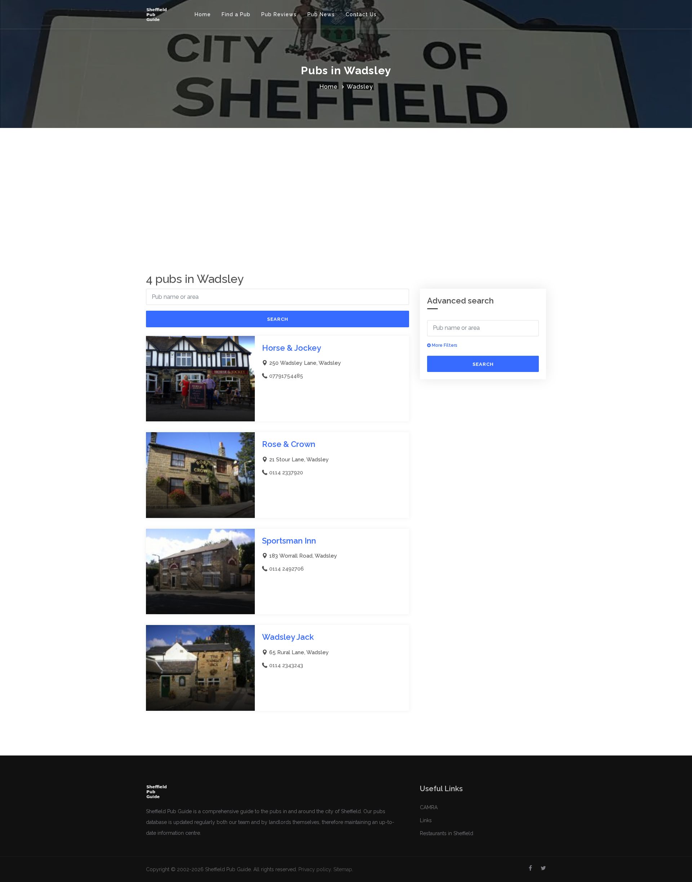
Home (203, 14)
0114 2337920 (286, 472)
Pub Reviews (279, 14)
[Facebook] (530, 868)
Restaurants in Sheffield (446, 833)
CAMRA (429, 807)
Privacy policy (314, 869)
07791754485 (286, 376)
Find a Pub (236, 14)
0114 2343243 (286, 665)
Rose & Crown (288, 444)
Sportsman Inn (289, 540)
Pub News (321, 14)
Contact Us (361, 14)
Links (426, 820)
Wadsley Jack (288, 637)
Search (277, 319)
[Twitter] (543, 868)
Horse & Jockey (291, 348)
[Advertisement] (346, 182)
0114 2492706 (286, 569)
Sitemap (342, 869)
